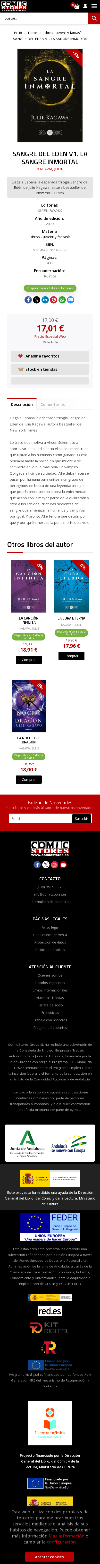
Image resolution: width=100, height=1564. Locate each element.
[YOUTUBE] (63, 864)
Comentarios (53, 404)
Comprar (29, 659)
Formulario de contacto (50, 901)
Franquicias (50, 1012)
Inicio (18, 32)
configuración (61, 1542)
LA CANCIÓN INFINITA (29, 620)
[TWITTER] (46, 864)
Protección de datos (50, 942)
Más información (66, 1536)
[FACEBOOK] (37, 864)
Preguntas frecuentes (50, 1027)
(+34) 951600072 (50, 886)
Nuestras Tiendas (50, 997)
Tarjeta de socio (50, 1005)
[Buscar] (94, 18)
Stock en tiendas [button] (41, 369)
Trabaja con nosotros (50, 1020)
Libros (33, 32)
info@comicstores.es (50, 894)
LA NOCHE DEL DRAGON (28, 740)
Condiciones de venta (50, 934)
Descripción (22, 404)
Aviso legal (50, 927)
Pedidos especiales (50, 982)
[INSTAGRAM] (54, 864)
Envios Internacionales (50, 990)
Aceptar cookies (49, 1556)
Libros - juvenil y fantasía (63, 32)
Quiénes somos (50, 975)
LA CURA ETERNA (71, 618)
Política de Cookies (50, 949)
